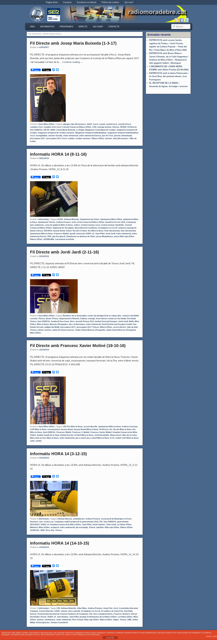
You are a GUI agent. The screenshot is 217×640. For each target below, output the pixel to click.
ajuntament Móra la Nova (109, 426)
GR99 (52, 130)
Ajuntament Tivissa (46, 222)
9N (58, 608)
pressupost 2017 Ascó (56, 138)
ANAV (89, 124)
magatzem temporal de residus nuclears (56, 133)
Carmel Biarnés (46, 611)
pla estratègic (82, 527)
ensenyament (53, 429)
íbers (72, 321)
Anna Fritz (107, 608)
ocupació (55, 527)
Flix (101, 522)
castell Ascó (111, 124)
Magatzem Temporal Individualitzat (90, 133)
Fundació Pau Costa (60, 321)
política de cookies (63, 634)
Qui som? (129, 2)
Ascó (95, 124)
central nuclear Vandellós (112, 225)
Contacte (67, 2)
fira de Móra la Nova (122, 429)
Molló (131, 321)
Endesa (83, 318)
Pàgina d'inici (52, 2)
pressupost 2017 (37, 138)
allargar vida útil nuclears (74, 124)
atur (41, 522)
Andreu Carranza (130, 426)
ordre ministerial (70, 136)
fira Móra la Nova (95, 231)
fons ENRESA (36, 130)
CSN (94, 127)
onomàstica (50, 620)
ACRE (60, 219)
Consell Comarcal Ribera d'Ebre (76, 127)
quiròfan (100, 527)
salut (32, 441)
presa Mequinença (104, 236)
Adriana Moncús (64, 519)
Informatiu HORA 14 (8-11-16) (58, 154)
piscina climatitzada (123, 136)
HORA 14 (90, 233)
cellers (77, 225)
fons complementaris (103, 614)
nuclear (40, 620)
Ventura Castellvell (59, 622)
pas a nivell (80, 438)
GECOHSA (35, 524)
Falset (69, 231)
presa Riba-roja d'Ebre (124, 236)
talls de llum (132, 327)
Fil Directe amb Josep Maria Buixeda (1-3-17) (73, 43)
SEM (42, 530)
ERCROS (48, 231)
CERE (57, 611)
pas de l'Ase (107, 136)
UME (129, 620)
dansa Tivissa (52, 318)
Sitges (116, 620)
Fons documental (112, 231)
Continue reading (72, 62)
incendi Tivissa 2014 (85, 321)
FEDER (123, 127)
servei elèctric (119, 327)
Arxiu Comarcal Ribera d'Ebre (90, 222)
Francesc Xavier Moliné (101, 432)
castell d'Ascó (124, 124)
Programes (66, 26)
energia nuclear (104, 127)
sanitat (38, 441)
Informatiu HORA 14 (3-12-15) (58, 453)
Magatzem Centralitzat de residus (100, 130)
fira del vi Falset (80, 231)
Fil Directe (132, 127)
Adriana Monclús (71, 219)
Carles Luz (49, 522)
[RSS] (177, 20)
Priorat (92, 527)
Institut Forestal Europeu (106, 321)
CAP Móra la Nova (38, 429)
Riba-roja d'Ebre (112, 527)
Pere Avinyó (77, 620)
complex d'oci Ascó (52, 127)
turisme (108, 138)
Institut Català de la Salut (48, 435)
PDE (49, 236)
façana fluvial (59, 231)
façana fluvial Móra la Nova (86, 429)
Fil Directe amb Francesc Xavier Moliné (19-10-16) (78, 345)
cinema (64, 611)
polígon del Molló (51, 327)
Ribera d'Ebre (98, 138)
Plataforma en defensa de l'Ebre (80, 236)
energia (91, 318)
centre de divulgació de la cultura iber (104, 316)
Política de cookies (110, 2)
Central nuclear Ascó (90, 225)
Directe (83, 26)
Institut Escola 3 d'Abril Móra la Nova (76, 435)
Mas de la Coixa (129, 435)
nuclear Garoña (55, 136)
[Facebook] (182, 20)
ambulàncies (79, 519)
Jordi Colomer (98, 524)
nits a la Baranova (77, 324)
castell (102, 124)
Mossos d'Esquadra (59, 324)
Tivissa (33, 330)
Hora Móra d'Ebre (46, 124)
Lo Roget (80, 130)
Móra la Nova (43, 324)
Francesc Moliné (61, 233)
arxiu (74, 222)
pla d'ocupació (58, 236)
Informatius (47, 26)
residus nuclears (83, 138)
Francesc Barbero (122, 614)
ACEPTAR (110, 638)
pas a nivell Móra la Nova (98, 438)
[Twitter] (186, 20)
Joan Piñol (100, 233)
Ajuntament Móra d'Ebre (111, 219)
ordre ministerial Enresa (90, 136)
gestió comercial (77, 233)
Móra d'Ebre (44, 527)
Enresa (115, 127)
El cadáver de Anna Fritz (112, 611)
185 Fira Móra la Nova (73, 426)
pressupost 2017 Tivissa (88, 327)
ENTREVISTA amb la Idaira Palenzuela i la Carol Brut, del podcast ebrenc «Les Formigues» (168, 76)
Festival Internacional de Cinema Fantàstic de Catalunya (62, 614)
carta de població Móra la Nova (59, 225)
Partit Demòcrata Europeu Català (117, 324)
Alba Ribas (82, 608)
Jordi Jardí (110, 233)
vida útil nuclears (120, 138)
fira (110, 429)
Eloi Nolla (128, 611)
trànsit (40, 330)
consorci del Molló (130, 316)
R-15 (112, 438)
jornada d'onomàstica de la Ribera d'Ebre (98, 617)
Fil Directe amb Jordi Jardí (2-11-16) (64, 252)
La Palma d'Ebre (124, 524)
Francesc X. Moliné (80, 432)
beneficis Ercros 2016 (115, 222)
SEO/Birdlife (48, 239)
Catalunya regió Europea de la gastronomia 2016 (76, 522)
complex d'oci (36, 127)
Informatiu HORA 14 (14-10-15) (59, 543)
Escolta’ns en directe (86, 2)
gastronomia (123, 522)
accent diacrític (91, 426)
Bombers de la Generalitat (75, 316)
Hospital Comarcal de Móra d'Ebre (65, 524)
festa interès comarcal (106, 318)
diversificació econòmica (86, 228)
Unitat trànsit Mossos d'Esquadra (90, 330)
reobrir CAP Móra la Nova (127, 438)
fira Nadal (121, 318)
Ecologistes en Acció (107, 228)
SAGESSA (34, 530)
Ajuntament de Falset (89, 219)
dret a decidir (74, 611)
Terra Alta (49, 530)
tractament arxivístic (64, 239)
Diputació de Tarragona (63, 228)
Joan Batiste (62, 617)
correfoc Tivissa (37, 318)
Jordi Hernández (101, 435)
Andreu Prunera (63, 222)
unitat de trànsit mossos (63, 330)
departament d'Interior (69, 318)
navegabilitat (41, 136)
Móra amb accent (38, 438)
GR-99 (46, 130)
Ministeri (34, 527)
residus (71, 138)
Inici (32, 26)
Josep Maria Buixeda (65, 130)
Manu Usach (116, 435)
